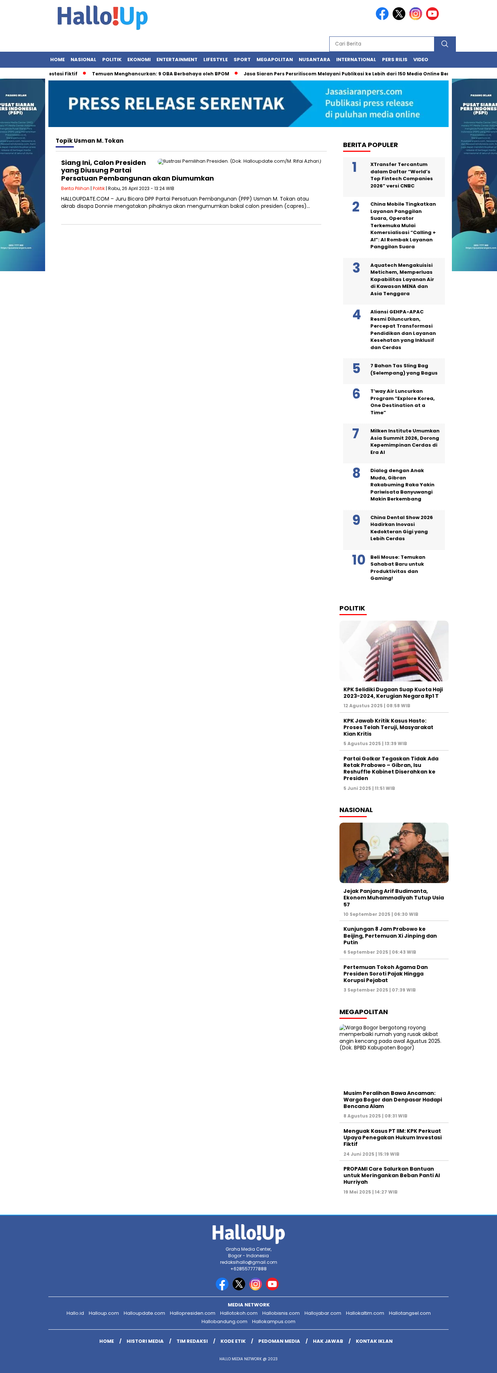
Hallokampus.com (273, 1321)
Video (420, 59)
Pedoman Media (279, 1341)
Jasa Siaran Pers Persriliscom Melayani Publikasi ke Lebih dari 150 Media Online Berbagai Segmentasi (352, 74)
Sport (242, 59)
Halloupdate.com (144, 1313)
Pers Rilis (394, 59)
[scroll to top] (476, 1361)
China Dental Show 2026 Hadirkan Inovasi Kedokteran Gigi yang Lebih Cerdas (401, 528)
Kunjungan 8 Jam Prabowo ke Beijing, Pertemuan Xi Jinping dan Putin (390, 935)
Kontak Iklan (374, 1341)
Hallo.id (75, 1313)
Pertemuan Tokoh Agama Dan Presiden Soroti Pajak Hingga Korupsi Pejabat (385, 974)
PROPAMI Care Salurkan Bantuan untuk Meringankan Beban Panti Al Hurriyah (391, 1175)
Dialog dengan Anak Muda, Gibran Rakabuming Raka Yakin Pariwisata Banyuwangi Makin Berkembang (402, 484)
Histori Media (145, 1341)
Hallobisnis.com (281, 1313)
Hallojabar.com (323, 1313)
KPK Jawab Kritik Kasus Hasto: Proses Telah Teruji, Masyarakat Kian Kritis (388, 727)
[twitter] (400, 18)
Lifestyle (215, 59)
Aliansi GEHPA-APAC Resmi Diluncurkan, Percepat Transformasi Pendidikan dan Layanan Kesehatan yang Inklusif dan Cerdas (403, 329)
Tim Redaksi (192, 1341)
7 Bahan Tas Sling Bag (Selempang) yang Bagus (404, 369)
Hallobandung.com (224, 1321)
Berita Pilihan (75, 188)
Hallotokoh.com (239, 1313)
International (356, 59)
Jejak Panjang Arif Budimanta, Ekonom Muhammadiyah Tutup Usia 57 (393, 897)
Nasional (83, 59)
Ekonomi (139, 59)
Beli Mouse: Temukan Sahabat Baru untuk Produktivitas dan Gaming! (397, 568)
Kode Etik (233, 1341)
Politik (112, 59)
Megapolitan (275, 59)
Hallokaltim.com (365, 1313)
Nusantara (314, 59)
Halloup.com (104, 1313)
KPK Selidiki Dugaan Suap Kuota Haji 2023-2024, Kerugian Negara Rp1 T (393, 693)
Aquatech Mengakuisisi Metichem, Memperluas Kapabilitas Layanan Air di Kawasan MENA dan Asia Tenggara (402, 279)
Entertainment (177, 59)
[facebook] (383, 18)
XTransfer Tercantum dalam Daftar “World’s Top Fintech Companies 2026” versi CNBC (401, 175)
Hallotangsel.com (410, 1313)
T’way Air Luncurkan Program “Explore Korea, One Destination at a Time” (402, 402)
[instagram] (417, 18)
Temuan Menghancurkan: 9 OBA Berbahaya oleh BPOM (143, 74)
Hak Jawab (328, 1341)
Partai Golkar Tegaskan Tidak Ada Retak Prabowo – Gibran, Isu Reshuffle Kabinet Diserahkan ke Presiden (390, 768)
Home (57, 59)
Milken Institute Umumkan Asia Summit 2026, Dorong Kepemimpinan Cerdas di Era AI (405, 441)
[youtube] (433, 18)
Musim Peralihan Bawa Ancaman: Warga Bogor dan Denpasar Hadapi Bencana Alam (392, 1099)
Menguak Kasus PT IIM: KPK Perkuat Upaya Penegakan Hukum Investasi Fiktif (392, 1137)
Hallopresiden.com (192, 1313)
